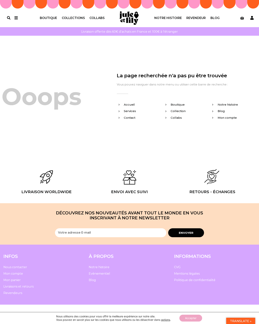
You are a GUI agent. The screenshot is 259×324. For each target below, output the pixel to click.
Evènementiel (99, 273)
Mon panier (12, 280)
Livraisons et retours (18, 286)
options (165, 319)
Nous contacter (15, 267)
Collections (73, 18)
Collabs (97, 18)
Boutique (48, 18)
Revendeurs (12, 293)
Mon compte (13, 273)
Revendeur (196, 18)
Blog (215, 18)
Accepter (190, 318)
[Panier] (242, 18)
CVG (177, 267)
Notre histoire (168, 18)
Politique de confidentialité (194, 280)
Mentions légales (187, 273)
